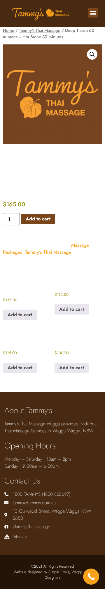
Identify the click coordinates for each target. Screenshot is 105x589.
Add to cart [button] (20, 314)
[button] (93, 13)
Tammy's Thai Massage (39, 30)
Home (8, 30)
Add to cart (38, 218)
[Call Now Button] (91, 577)
